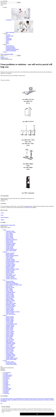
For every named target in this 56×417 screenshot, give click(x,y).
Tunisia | (9, 246)
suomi (25, 399)
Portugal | (10, 347)
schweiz (6, 377)
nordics (6, 387)
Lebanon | (10, 294)
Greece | (9, 332)
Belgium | (10, 317)
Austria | (9, 316)
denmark (6, 393)
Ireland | (9, 336)
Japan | (9, 289)
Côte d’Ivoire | (11, 232)
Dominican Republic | (12, 261)
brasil (5, 386)
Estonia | (9, 327)
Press (2, 215)
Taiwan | (9, 308)
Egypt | (9, 233)
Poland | (9, 345)
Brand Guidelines (5, 217)
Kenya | (9, 237)
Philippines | (10, 300)
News (7, 42)
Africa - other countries (11, 250)
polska (5, 383)
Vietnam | (10, 312)
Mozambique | (11, 239)
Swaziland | (10, 244)
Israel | (9, 288)
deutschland (7, 372)
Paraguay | (10, 272)
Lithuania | (10, 339)
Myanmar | (10, 297)
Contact (5, 51)
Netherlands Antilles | (12, 268)
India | (9, 286)
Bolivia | (9, 254)
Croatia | (9, 321)
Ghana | (9, 236)
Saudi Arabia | (11, 303)
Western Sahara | (11, 249)
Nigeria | (9, 240)
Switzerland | (10, 354)
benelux (6, 390)
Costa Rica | (10, 260)
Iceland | (9, 334)
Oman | (9, 298)
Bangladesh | (10, 282)
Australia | (10, 361)
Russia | (9, 349)
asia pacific (6, 389)
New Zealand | (11, 363)
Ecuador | (10, 262)
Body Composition (10, 32)
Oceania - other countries (11, 364)
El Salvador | (10, 264)
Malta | (9, 341)
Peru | (9, 273)
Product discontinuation (11, 50)
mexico (6, 381)
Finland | (9, 328)
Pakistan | (10, 299)
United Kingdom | (11, 358)
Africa (4, 229)
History (7, 37)
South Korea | (11, 305)
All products (8, 19)
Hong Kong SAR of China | (14, 284)
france (5, 373)
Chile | (9, 257)
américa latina (7, 388)
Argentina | (10, 253)
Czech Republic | (11, 323)
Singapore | (10, 304)
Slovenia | (10, 350)
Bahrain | (9, 281)
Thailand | (10, 309)
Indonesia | (10, 287)
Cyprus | (9, 322)
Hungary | (10, 333)
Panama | (10, 271)
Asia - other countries (10, 314)
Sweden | (10, 353)
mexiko (51, 398)
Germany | (10, 331)
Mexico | (9, 267)
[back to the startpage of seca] (7, 54)
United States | (11, 275)
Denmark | (10, 325)
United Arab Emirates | (12, 311)
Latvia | (9, 338)
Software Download (10, 47)
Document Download (10, 48)
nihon (5, 379)
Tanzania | (10, 245)
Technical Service (10, 45)
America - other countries (11, 278)
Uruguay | (10, 276)
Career (7, 40)
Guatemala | (10, 265)
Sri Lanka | (10, 306)
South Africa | (11, 243)
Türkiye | (9, 310)
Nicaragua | (10, 270)
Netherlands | (10, 342)
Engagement (8, 38)
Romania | (10, 348)
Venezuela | (10, 277)
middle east (6, 384)
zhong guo (6, 378)
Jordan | (9, 290)
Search (18, 2)
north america (7, 376)
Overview (8, 34)
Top (1, 403)
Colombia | (10, 259)
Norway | (10, 344)
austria (5, 382)
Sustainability (9, 39)
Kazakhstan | (10, 292)
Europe (4, 315)
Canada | (9, 256)
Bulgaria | (10, 320)
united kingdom (7, 375)
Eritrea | (9, 234)
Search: (2, 2)
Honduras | (10, 266)
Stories (7, 43)
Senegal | (9, 242)
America (5, 251)
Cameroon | (10, 231)
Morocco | (10, 238)
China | (12, 283)
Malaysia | (10, 295)
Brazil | (12, 255)
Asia (4, 279)
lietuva (5, 392)
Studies (2, 219)
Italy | (9, 337)
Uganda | (9, 248)
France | (9, 330)
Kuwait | (9, 293)
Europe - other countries (11, 359)
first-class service (28, 206)
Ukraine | (10, 356)
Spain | (9, 352)
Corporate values (9, 36)
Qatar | (9, 301)
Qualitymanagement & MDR (12, 49)
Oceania (5, 360)
